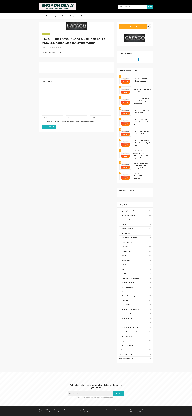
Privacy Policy (134, 412)
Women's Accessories (126, 354)
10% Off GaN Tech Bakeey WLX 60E (140, 80)
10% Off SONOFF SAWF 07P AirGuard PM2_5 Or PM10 (142, 143)
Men (123, 291)
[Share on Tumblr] (141, 59)
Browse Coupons (52, 16)
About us (132, 410)
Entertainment (126, 251)
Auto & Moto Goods (128, 215)
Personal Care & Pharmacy (130, 309)
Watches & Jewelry (128, 345)
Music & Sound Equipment (130, 296)
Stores (64, 16)
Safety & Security (127, 318)
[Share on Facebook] (128, 59)
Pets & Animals (126, 314)
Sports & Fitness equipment (131, 327)
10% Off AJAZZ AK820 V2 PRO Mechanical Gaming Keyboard (142, 165)
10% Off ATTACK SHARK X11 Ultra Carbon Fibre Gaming (142, 176)
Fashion (124, 256)
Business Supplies (127, 229)
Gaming (124, 265)
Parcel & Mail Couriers (129, 305)
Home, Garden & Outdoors (130, 278)
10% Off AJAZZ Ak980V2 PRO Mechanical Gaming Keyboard (141, 154)
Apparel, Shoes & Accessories (131, 211)
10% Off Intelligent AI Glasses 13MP (141, 111)
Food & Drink (126, 260)
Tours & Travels (127, 336)
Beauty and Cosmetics (129, 220)
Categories (74, 16)
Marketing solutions (128, 287)
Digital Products (127, 242)
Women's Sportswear (126, 359)
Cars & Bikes (126, 233)
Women (124, 350)
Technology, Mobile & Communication (134, 332)
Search (150, 6)
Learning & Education (128, 282)
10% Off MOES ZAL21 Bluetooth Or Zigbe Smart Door (141, 101)
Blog (82, 16)
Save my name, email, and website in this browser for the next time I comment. (69, 121)
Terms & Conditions (142, 410)
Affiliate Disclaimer (144, 412)
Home (41, 16)
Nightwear (125, 300)
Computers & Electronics (54, 47)
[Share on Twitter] (132, 59)
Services (124, 323)
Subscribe (118, 393)
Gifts (123, 269)
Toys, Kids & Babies (128, 341)
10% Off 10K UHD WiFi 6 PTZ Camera (142, 90)
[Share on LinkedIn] (137, 59)
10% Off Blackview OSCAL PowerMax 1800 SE (142, 122)
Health (124, 273)
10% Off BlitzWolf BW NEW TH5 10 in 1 (141, 132)
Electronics (125, 247)
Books (124, 224)
